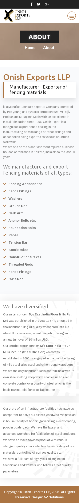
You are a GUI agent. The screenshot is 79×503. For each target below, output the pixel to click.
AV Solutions (54, 497)
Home (30, 48)
